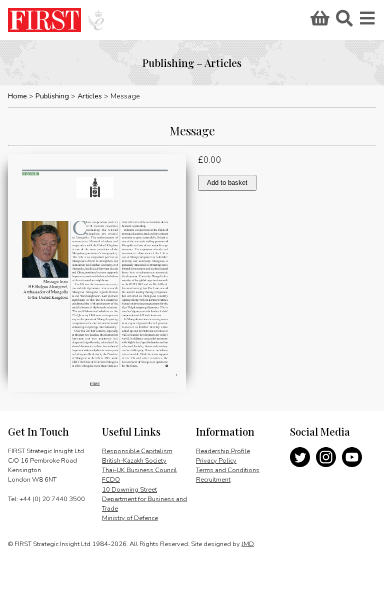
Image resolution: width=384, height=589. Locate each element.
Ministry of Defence (130, 518)
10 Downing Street (129, 489)
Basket (318, 21)
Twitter (300, 457)
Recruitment (213, 479)
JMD (248, 544)
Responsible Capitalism (137, 451)
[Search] (344, 21)
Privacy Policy (216, 460)
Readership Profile (223, 451)
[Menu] (368, 21)
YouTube (352, 457)
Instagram (326, 457)
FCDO (111, 479)
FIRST (44, 20)
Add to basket (227, 182)
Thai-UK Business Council (139, 470)
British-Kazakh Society (134, 460)
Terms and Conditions (228, 470)
